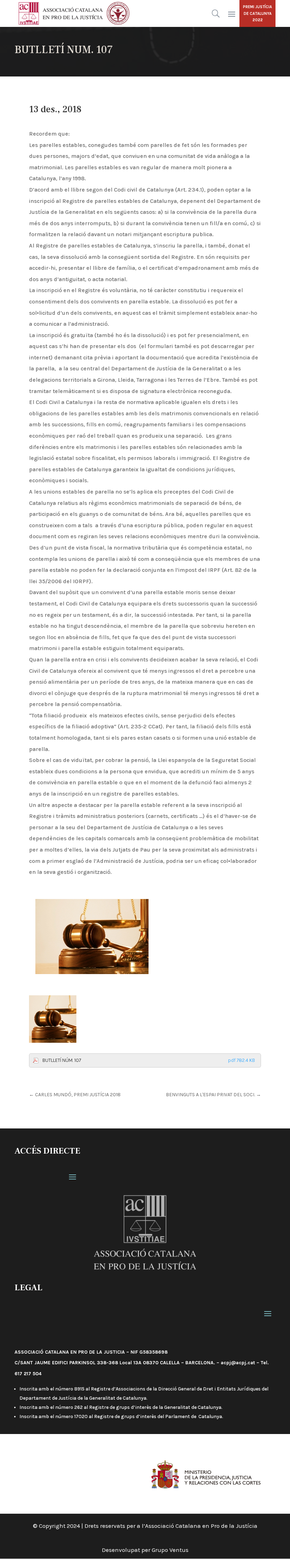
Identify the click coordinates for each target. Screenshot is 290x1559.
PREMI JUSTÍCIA (257, 7)
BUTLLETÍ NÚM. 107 (148, 1060)
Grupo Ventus (170, 1549)
